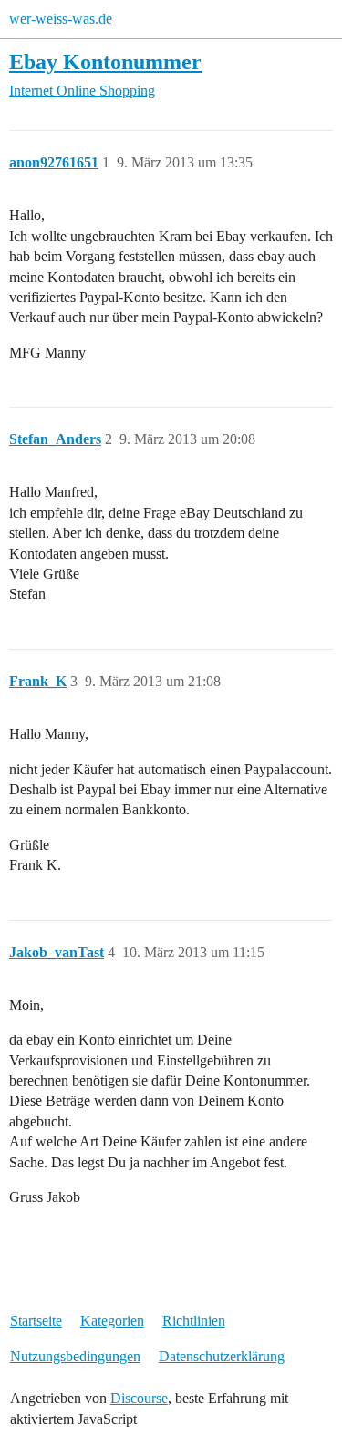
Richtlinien (193, 1320)
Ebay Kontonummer (105, 61)
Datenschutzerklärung (222, 1356)
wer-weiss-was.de (60, 18)
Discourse (139, 1398)
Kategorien (112, 1320)
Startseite (36, 1320)
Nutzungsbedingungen (75, 1356)
